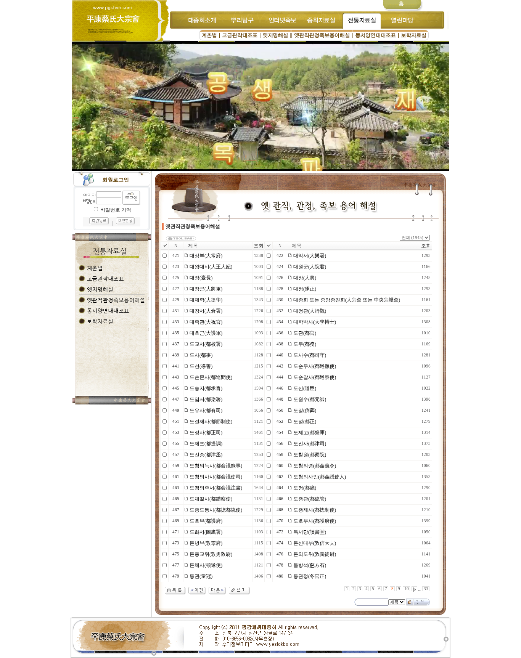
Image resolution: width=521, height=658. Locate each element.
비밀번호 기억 (115, 210)
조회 (259, 246)
